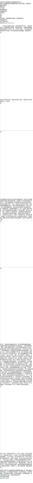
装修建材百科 (3, 11)
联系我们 (2, 12)
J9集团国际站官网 (10, 18)
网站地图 (28, 470)
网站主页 (2, 6)
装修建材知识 (3, 9)
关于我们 (2, 8)
